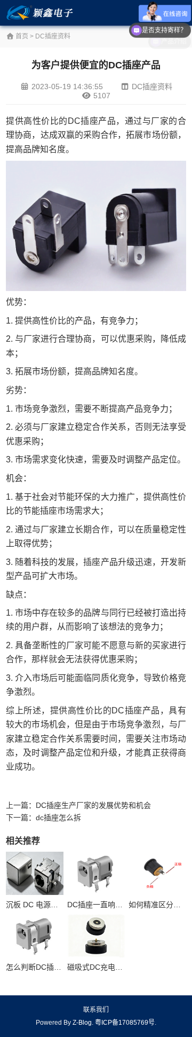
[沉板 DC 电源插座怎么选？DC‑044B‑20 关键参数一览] (34, 873)
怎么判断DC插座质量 (41, 967)
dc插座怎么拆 (58, 817)
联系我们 (96, 1010)
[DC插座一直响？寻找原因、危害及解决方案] (96, 873)
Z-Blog (82, 1022)
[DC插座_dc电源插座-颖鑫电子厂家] (41, 12)
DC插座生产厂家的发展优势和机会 (93, 805)
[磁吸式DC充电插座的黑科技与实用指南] (96, 935)
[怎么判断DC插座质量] (34, 935)
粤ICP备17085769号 (125, 1022)
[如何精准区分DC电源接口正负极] (157, 873)
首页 (21, 36)
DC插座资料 (52, 36)
